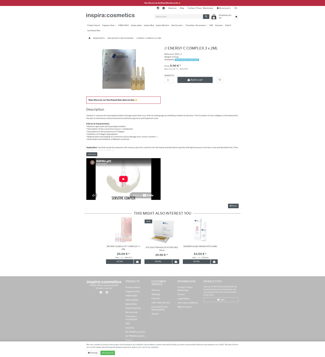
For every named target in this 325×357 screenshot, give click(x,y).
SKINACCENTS (99, 38)
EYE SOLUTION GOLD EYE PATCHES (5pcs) (162, 248)
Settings (94, 353)
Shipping (155, 294)
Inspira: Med (131, 304)
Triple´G (129, 340)
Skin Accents (131, 312)
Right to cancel (184, 307)
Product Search (132, 287)
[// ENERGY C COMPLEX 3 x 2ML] (123, 68)
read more (92, 154)
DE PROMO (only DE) (135, 332)
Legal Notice (183, 298)
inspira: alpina (131, 300)
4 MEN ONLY (131, 295)
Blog (182, 8)
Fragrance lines (132, 291)
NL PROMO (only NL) (135, 336)
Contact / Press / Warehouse (200, 8)
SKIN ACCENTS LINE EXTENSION (120, 38)
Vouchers (129, 328)
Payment (155, 298)
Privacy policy (229, 353)
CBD (127, 323)
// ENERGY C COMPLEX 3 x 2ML (148, 38)
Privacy (181, 294)
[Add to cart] (137, 261)
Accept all (108, 353)
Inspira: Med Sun (133, 308)
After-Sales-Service (160, 302)
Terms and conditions (187, 303)
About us (172, 8)
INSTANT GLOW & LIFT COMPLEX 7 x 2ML (123, 247)
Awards (155, 314)
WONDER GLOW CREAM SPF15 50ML (200, 246)
